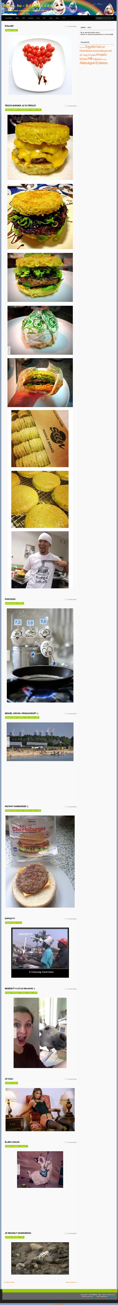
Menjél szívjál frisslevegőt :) (21, 713)
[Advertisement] (40, 787)
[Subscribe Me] (111, 11)
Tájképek (97, 59)
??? (63, 18)
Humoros (27, 810)
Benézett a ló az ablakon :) (20, 988)
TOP (113, 1291)
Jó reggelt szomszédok (18, 1233)
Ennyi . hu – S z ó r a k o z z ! (29, 6)
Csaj (50, 18)
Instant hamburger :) (16, 806)
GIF (44, 18)
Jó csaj (9, 1079)
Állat (17, 18)
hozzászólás (72, 26)
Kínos (32, 717)
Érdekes (14, 109)
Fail (38, 18)
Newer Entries (70, 1282)
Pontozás (10, 599)
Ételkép (9, 26)
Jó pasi (92, 55)
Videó (104, 59)
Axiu (94, 1296)
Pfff (23, 18)
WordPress (111, 1296)
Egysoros (82, 47)
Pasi (57, 18)
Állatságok (15, 992)
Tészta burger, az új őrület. (20, 105)
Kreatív (30, 18)
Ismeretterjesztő (24, 109)
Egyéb (14, 603)
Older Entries (10, 1282)
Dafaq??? (10, 918)
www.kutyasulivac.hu (59, 1304)
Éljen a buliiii (12, 1142)
